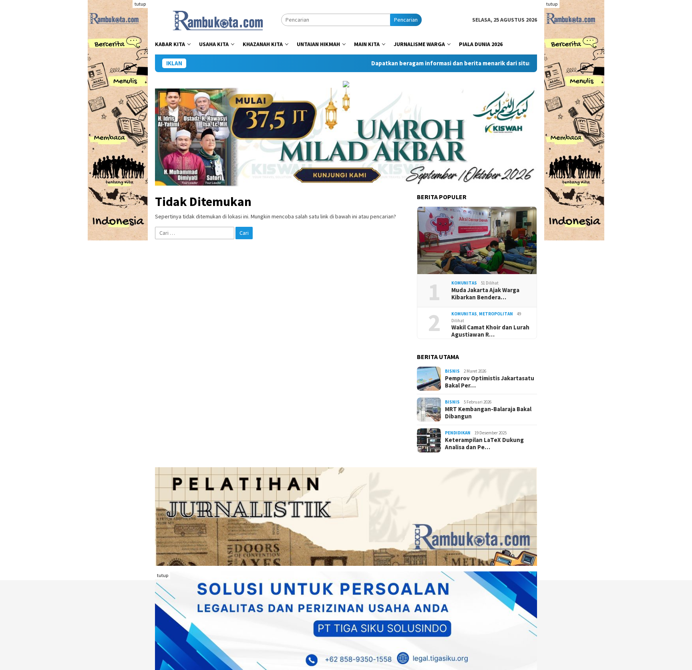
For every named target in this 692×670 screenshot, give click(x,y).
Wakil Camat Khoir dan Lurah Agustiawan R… (490, 331)
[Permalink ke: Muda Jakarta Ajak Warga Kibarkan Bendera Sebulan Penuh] (477, 240)
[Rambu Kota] (218, 19)
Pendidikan (458, 433)
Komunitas (464, 283)
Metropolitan (496, 314)
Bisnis (452, 371)
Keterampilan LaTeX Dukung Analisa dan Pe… (484, 443)
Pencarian (406, 19)
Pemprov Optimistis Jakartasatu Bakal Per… (489, 382)
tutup (140, 4)
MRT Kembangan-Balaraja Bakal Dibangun (488, 413)
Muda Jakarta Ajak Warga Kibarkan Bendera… (485, 294)
